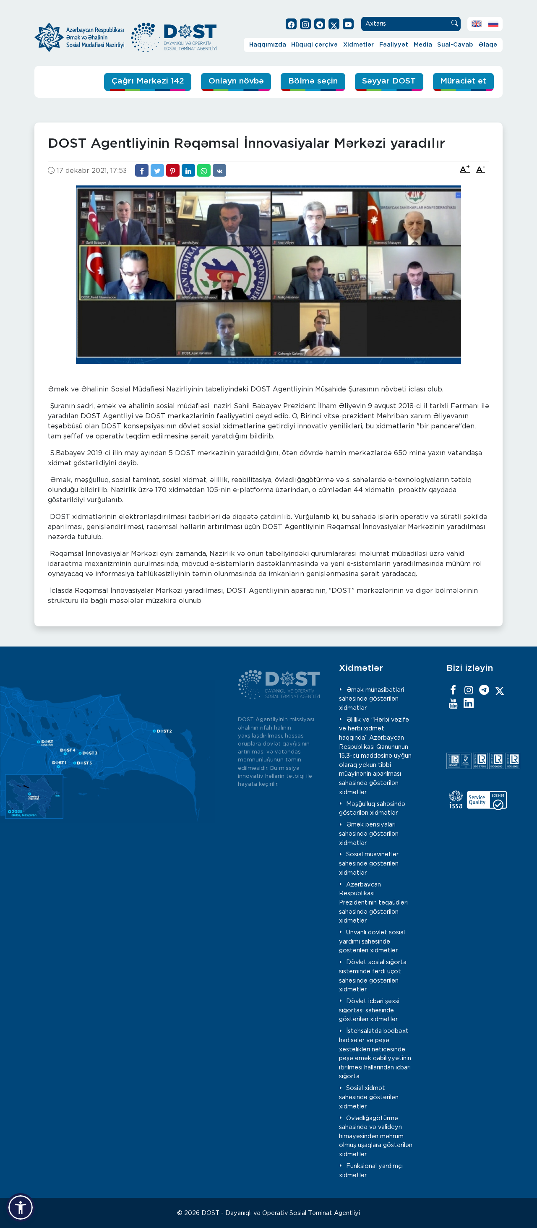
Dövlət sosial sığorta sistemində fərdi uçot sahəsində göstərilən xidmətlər (373, 975)
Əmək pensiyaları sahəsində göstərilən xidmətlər (369, 833)
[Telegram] (484, 690)
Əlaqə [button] (487, 44)
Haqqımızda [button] (267, 44)
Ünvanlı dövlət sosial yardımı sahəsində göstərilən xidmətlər (372, 941)
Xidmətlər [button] (358, 44)
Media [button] (423, 44)
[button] (20, 1207)
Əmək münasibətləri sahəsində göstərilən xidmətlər (371, 699)
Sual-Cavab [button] (455, 44)
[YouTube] (453, 704)
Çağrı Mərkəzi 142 (148, 81)
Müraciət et (463, 81)
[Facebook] (453, 690)
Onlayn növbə (236, 81)
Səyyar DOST (389, 81)
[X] (499, 690)
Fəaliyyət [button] (393, 44)
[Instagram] (468, 690)
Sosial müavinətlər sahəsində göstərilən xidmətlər (369, 863)
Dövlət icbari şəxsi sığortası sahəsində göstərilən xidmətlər (369, 1010)
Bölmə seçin (313, 81)
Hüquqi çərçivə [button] (314, 44)
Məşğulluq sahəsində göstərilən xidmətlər (372, 808)
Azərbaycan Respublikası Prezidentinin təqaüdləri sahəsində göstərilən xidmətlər (373, 902)
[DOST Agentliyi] (468, 704)
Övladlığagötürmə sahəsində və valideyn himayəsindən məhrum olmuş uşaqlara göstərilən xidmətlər (375, 1136)
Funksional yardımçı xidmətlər (371, 1170)
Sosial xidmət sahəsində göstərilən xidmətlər (369, 1097)
